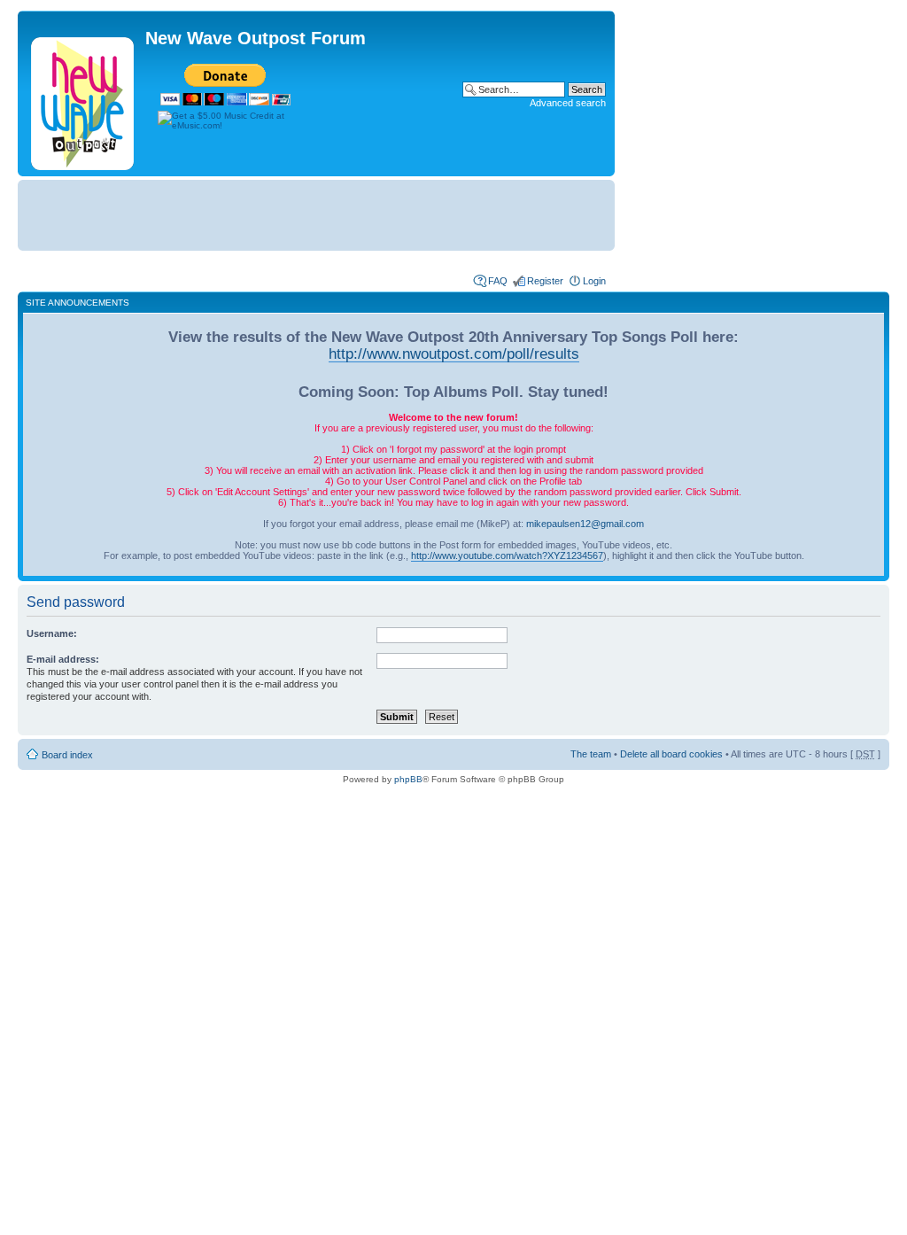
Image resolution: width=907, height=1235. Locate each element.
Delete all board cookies (671, 754)
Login (594, 281)
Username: (52, 633)
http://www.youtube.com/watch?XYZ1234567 (507, 555)
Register (545, 281)
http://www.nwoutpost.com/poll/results (454, 353)
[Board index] (83, 100)
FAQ (498, 281)
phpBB (408, 779)
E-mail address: (63, 659)
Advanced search (568, 102)
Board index (67, 755)
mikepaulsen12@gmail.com (585, 523)
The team (590, 754)
